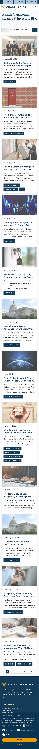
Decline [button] (19, 744)
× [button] (36, 715)
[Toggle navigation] (36, 6)
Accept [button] (19, 740)
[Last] (31, 672)
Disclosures (20, 1)
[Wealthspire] (13, 7)
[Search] (34, 30)
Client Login (33, 1)
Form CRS (9, 1)
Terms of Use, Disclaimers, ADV (12, 708)
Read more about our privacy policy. (22, 722)
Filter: (5, 30)
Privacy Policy (6, 710)
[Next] (27, 672)
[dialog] (19, 731)
